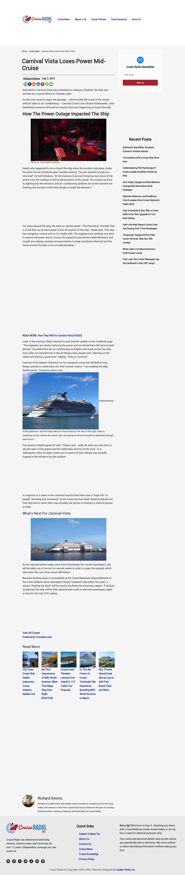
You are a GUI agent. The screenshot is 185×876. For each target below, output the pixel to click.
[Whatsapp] (47, 84)
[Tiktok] (31, 861)
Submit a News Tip (89, 833)
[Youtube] (25, 861)
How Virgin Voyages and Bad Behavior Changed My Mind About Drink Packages (141, 186)
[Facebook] (25, 84)
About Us (136, 19)
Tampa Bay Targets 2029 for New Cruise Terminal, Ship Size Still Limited (139, 239)
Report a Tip (80, 19)
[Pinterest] (42, 84)
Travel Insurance (119, 19)
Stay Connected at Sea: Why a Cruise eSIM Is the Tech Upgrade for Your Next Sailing (140, 214)
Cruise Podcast (98, 19)
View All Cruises (31, 632)
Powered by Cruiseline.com (37, 637)
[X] (30, 84)
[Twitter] (14, 861)
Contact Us (85, 844)
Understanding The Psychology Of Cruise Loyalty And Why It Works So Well (140, 172)
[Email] (51, 84)
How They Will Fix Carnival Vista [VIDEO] (60, 335)
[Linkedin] (38, 84)
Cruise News (64, 19)
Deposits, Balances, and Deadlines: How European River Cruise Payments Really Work (141, 200)
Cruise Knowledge (89, 854)
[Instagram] (20, 861)
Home (24, 51)
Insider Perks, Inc (125, 869)
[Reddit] (34, 84)
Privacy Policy (86, 859)
